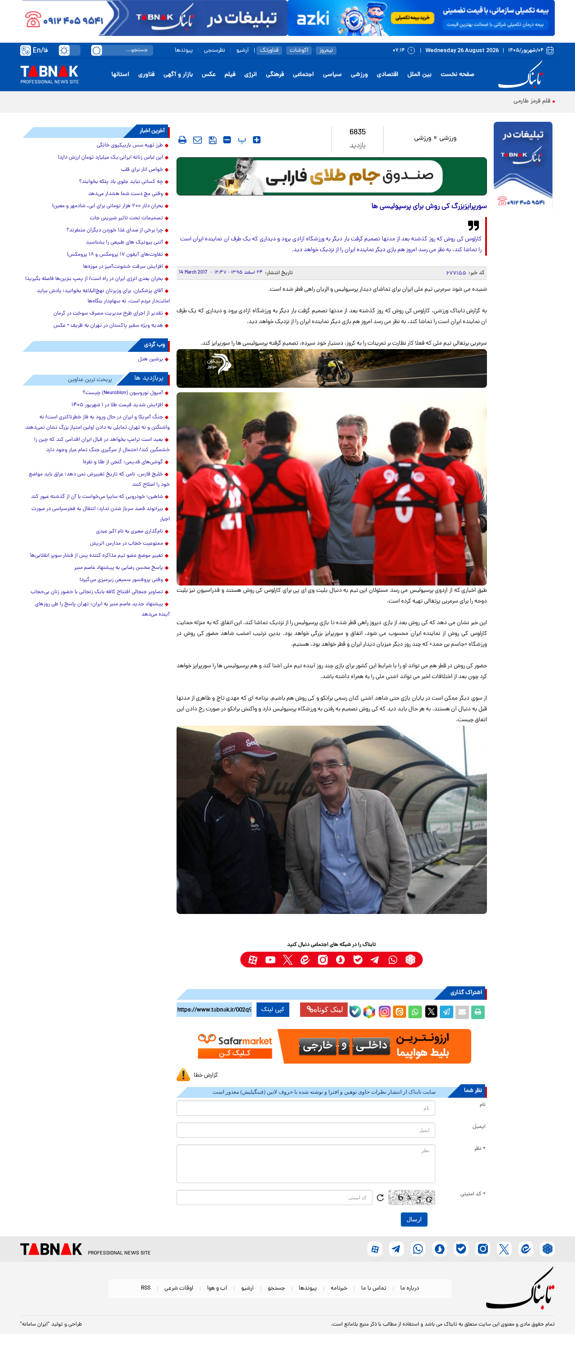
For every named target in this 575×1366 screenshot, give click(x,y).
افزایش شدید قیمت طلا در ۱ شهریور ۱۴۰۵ (117, 405)
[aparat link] (252, 959)
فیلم (230, 75)
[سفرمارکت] (331, 1046)
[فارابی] (332, 176)
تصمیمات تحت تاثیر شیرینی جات (126, 218)
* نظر (480, 1149)
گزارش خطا (206, 1075)
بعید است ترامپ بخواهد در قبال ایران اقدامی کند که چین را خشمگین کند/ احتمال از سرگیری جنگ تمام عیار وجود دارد (102, 445)
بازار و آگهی (178, 75)
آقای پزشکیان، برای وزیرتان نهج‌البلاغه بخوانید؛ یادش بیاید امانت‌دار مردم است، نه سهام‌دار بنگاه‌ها (103, 296)
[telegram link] (375, 959)
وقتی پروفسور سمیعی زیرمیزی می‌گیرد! (121, 580)
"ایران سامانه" (34, 1325)
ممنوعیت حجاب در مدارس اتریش (126, 544)
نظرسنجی (214, 50)
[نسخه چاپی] (478, 1012)
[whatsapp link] (392, 959)
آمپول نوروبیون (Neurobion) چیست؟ (123, 393)
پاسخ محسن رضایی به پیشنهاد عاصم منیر (118, 568)
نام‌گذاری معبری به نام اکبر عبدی (129, 532)
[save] (213, 140)
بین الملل (419, 75)
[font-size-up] (257, 140)
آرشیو (242, 50)
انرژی (250, 75)
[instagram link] (322, 959)
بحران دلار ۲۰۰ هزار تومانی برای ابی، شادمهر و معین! (107, 206)
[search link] (96, 50)
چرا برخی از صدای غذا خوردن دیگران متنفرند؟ (114, 230)
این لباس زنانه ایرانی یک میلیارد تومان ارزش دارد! (110, 158)
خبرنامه (339, 1288)
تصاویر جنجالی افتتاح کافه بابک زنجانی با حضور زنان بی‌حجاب (97, 592)
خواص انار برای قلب (142, 170)
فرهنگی (275, 75)
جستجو (276, 1288)
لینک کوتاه (328, 1009)
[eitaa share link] (399, 1012)
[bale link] (357, 959)
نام (483, 1105)
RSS (145, 1288)
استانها (120, 75)
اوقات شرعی (178, 1288)
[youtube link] (270, 959)
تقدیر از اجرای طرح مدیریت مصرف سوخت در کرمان (108, 314)
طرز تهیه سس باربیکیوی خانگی (130, 146)
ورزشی (359, 75)
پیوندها (184, 50)
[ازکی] (421, 18)
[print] (182, 140)
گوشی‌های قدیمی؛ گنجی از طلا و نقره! (123, 462)
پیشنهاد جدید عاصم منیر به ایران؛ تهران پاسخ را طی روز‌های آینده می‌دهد (102, 609)
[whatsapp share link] (415, 1012)
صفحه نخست (457, 75)
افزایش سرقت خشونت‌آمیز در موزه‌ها (123, 267)
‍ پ (240, 140)
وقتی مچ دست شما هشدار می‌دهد (125, 194)
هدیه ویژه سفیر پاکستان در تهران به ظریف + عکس (108, 326)
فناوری (146, 75)
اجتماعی (303, 75)
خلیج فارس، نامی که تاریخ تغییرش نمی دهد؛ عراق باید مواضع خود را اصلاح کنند (99, 479)
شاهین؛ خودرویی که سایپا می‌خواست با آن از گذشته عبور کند (97, 497)
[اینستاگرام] (383, 1010)
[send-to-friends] (197, 140)
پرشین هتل (150, 359)
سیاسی (332, 75)
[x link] (287, 959)
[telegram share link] (446, 1012)
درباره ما (409, 1288)
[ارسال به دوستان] (462, 1012)
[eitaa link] (305, 959)
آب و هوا (217, 1288)
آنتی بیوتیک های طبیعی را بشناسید (124, 243)
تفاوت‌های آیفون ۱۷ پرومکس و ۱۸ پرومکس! (115, 255)
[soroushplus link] (340, 959)
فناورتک (269, 50)
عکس (209, 75)
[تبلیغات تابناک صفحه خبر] (523, 167)
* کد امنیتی (473, 1194)
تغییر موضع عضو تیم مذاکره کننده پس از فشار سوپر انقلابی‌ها (96, 556)
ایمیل (479, 1127)
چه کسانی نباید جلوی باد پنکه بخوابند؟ (121, 182)
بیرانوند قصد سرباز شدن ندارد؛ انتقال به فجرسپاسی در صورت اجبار (100, 514)
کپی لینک (272, 1010)
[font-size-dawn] (227, 140)
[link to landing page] (522, 74)
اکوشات (299, 50)
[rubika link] (410, 959)
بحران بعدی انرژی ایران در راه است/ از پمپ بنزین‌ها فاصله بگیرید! (94, 279)
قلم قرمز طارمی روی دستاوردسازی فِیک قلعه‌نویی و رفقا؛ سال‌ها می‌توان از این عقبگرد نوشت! (433, 101)
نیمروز (326, 50)
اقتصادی (387, 75)
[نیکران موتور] (332, 368)
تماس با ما (373, 1288)
